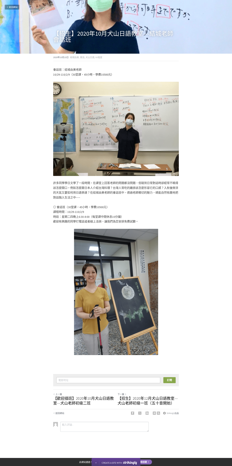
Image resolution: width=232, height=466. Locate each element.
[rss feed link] (158, 413)
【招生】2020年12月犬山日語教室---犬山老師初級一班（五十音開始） (148, 401)
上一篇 (58, 394)
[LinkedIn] (147, 413)
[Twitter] (139, 413)
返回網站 (13, 7)
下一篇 (121, 394)
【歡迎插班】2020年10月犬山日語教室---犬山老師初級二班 (83, 401)
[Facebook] (132, 413)
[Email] (154, 413)
